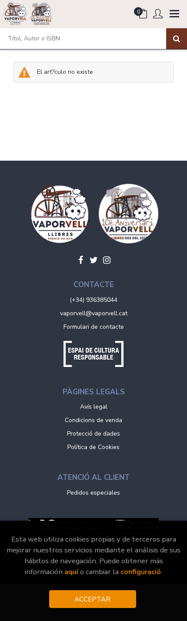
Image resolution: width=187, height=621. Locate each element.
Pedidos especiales (93, 493)
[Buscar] (176, 38)
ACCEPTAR (92, 599)
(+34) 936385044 (93, 300)
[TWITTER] (93, 260)
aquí (71, 572)
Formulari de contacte (93, 327)
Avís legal (93, 407)
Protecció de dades (93, 433)
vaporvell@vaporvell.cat (93, 313)
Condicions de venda (93, 420)
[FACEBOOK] (80, 260)
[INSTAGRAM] (106, 260)
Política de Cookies (93, 447)
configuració (140, 572)
